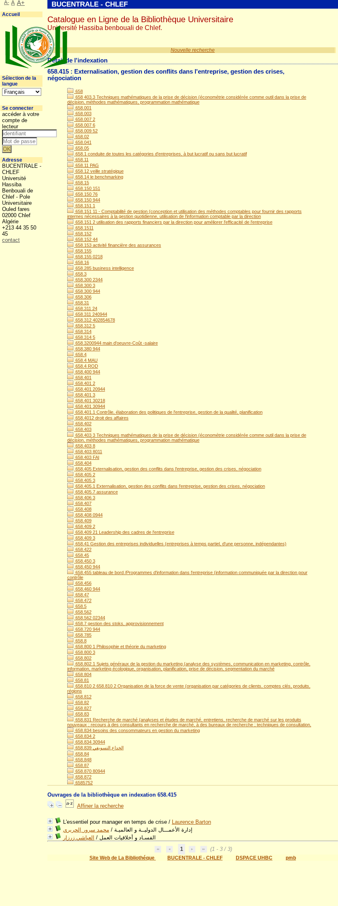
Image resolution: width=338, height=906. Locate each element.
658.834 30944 (89, 741)
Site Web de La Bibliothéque (122, 858)
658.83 (81, 713)
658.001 (83, 107)
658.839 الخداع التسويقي (99, 747)
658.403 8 (84, 445)
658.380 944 (87, 348)
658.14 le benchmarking (98, 176)
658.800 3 (84, 652)
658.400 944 (87, 371)
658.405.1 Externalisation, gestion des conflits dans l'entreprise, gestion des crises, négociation (169, 486)
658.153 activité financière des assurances (117, 245)
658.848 (83, 759)
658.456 (83, 583)
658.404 (83, 463)
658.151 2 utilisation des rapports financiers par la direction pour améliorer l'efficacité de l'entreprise (173, 222)
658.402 (83, 423)
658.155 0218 (88, 256)
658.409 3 (84, 537)
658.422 (83, 549)
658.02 (81, 136)
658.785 (83, 635)
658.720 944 (87, 629)
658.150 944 (87, 199)
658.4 (80, 354)
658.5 (80, 606)
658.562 (83, 611)
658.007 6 (84, 125)
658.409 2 (84, 526)
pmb (291, 858)
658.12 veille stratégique (99, 171)
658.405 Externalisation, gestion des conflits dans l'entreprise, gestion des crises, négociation (167, 468)
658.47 (81, 594)
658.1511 (84, 227)
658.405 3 (84, 480)
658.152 (83, 233)
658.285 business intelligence (104, 268)
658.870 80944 (89, 771)
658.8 (80, 640)
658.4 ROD (86, 366)
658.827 (83, 708)
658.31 (81, 302)
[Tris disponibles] (70, 806)
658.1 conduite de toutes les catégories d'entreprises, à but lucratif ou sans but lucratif (160, 153)
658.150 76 (86, 194)
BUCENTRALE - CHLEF (195, 858)
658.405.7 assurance (96, 491)
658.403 (83, 429)
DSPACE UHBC (254, 858)
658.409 (83, 520)
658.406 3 (84, 497)
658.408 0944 (88, 514)
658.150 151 (87, 188)
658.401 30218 (89, 400)
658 (78, 91)
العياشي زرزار (78, 837)
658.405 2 (84, 474)
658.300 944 (87, 291)
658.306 (83, 296)
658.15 (81, 182)
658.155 (83, 250)
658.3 (80, 273)
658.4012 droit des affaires (101, 417)
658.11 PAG (86, 165)
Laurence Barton (191, 822)
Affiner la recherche (100, 806)
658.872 (83, 776)
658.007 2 (84, 119)
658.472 (83, 600)
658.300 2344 (88, 279)
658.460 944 (87, 588)
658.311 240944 (90, 314)
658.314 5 (84, 337)
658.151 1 (84, 205)
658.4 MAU (86, 360)
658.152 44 (86, 239)
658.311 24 (85, 308)
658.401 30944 (89, 406)
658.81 (81, 680)
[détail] (50, 821)
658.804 (83, 674)
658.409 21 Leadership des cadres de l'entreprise (124, 532)
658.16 (81, 262)
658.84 (81, 753)
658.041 (83, 142)
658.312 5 (84, 325)
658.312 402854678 (94, 319)
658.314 (83, 331)
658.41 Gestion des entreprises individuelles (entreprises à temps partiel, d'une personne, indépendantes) (180, 543)
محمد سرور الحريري (86, 830)
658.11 (81, 159)
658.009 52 (86, 130)
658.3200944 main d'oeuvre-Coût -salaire (116, 343)
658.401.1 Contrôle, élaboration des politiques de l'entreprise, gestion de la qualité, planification (168, 412)
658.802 (83, 658)
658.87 (81, 765)
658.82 (81, 702)
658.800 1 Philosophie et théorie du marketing (120, 646)
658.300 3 (84, 285)
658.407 (83, 503)
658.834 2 (84, 736)
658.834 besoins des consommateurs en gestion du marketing (137, 730)
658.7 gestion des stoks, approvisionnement (119, 623)
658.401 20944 (89, 389)
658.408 (83, 509)
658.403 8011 (88, 451)
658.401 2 (84, 383)
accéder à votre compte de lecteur (20, 120)
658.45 (81, 555)
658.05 (81, 148)
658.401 (83, 377)
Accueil (11, 14)
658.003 (83, 113)
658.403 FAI (86, 457)
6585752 (83, 782)
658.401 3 (84, 394)
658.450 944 (87, 566)
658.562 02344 (89, 617)
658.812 (83, 696)
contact (11, 240)
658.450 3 (84, 560)
